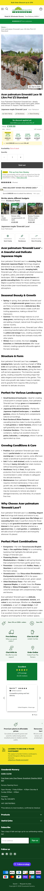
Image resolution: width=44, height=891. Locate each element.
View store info (21, 178)
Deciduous (20, 113)
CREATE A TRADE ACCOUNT (18, 760)
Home (3, 27)
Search (15, 884)
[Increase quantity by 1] (21, 157)
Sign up (35, 840)
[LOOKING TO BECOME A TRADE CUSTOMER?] (22, 754)
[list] (22, 214)
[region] (22, 698)
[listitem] (18, 213)
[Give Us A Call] (32, 636)
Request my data (25, 884)
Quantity (4, 152)
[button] (22, 182)
